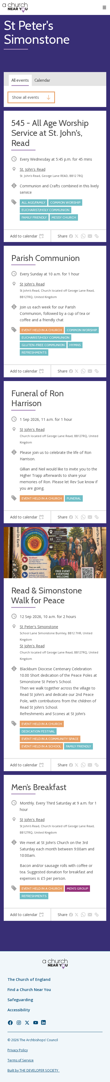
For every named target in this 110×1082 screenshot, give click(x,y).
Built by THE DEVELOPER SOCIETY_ (33, 1070)
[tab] (27, 236)
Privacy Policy (17, 1050)
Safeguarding (20, 999)
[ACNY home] (15, 7)
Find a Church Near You (29, 989)
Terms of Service (20, 1060)
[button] (104, 7)
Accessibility (18, 1009)
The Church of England (28, 979)
